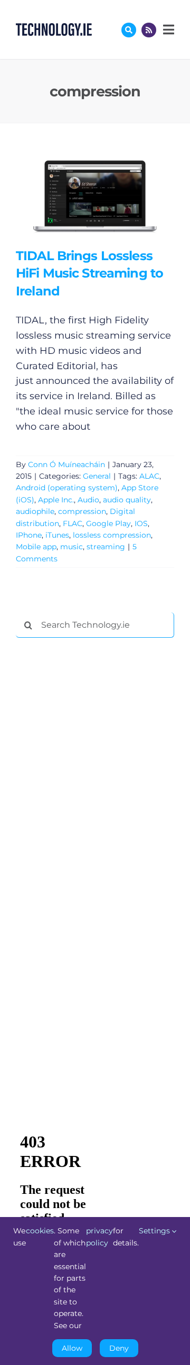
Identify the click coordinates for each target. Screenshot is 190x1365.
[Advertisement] (95, 806)
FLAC (72, 523)
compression (82, 511)
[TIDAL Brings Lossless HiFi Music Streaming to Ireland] (95, 195)
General (97, 476)
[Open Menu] (167, 29)
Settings (155, 1230)
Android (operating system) (67, 487)
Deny (119, 1348)
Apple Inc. (56, 500)
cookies (40, 1230)
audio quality (127, 500)
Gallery (110, 195)
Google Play (108, 523)
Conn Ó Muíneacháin (66, 464)
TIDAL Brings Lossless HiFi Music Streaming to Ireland (79, 195)
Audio (88, 500)
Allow (72, 1348)
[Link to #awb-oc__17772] (128, 30)
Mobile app (36, 546)
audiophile (35, 511)
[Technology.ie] (54, 28)
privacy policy (99, 1236)
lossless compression (112, 535)
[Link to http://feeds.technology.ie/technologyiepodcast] (148, 30)
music (71, 546)
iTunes (57, 535)
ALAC (149, 476)
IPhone (29, 535)
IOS (141, 523)
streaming (106, 546)
